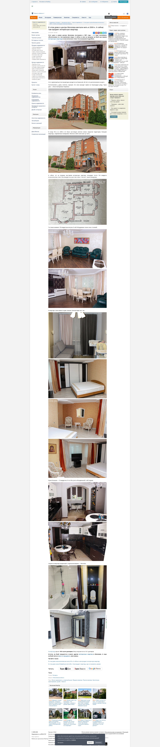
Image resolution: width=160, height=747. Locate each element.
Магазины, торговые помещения (39, 53)
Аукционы (34, 82)
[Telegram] (106, 33)
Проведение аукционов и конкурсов (38, 106)
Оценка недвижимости (38, 103)
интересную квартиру (55, 39)
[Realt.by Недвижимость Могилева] (32, 6)
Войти (115, 1)
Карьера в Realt (52, 732)
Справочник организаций (38, 134)
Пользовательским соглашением (113, 732)
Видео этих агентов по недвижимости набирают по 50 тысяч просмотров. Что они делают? (99, 723)
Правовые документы (53, 742)
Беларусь (55, 675)
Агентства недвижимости (38, 118)
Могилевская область (58, 677)
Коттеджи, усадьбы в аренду (38, 67)
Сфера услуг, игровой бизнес (38, 76)
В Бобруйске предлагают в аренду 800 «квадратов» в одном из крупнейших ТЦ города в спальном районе (117, 46)
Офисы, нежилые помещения (38, 51)
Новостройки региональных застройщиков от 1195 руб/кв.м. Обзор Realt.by (121, 75)
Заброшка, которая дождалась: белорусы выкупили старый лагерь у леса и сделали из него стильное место (55, 703)
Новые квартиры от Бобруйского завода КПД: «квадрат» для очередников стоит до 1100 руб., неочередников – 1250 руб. (118, 60)
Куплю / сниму (36, 85)
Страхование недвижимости (36, 100)
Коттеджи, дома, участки (37, 50)
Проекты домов (36, 42)
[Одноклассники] (96, 33)
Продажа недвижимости (38, 45)
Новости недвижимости (38, 22)
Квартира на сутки (36, 64)
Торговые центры (36, 37)
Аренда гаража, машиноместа (38, 77)
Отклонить (98, 742)
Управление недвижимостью (36, 96)
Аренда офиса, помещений (38, 70)
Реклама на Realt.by (44, 1)
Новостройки (35, 32)
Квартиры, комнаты (36, 48)
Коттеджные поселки (37, 40)
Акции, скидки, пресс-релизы (39, 25)
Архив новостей (36, 27)
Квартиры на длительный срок (38, 65)
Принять (90, 742)
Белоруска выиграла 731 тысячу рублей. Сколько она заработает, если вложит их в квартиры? (70, 723)
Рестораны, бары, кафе (37, 54)
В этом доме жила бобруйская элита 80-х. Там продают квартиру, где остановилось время (74, 664)
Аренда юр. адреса (36, 79)
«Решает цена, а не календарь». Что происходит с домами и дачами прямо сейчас (70, 702)
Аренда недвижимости (38, 62)
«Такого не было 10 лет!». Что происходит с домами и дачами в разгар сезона (99, 702)
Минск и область (38, 13)
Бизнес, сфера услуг (36, 57)
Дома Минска (35, 131)
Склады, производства (37, 56)
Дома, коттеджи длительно (38, 68)
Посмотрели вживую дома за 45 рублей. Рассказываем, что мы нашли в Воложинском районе (55, 723)
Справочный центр (53, 736)
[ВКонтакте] (94, 33)
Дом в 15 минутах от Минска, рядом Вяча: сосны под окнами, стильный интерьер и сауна (85, 723)
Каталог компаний (37, 123)
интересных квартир (86, 654)
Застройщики (35, 120)
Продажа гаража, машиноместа (39, 59)
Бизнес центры (36, 35)
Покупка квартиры (87, 680)
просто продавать (64, 656)
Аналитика (35, 24)
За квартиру (51, 651)
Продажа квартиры (77, 680)
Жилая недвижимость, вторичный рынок (62, 680)
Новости (64, 681)
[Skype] (103, 33)
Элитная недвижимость (37, 47)
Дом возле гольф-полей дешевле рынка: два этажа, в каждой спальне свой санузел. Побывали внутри (84, 703)
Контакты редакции (53, 734)
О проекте (35, 1)
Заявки (84, 1)
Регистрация (123, 1)
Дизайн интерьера (37, 109)
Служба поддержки (53, 738)
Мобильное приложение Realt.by (40, 738)
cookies (73, 740)
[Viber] (99, 33)
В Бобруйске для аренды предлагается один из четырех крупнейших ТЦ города (121, 53)
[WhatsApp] (101, 33)
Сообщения (94, 1)
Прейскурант (51, 740)
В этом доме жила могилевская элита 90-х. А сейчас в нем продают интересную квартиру (74, 661)
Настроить (60, 742)
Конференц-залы (36, 93)
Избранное (105, 1)
